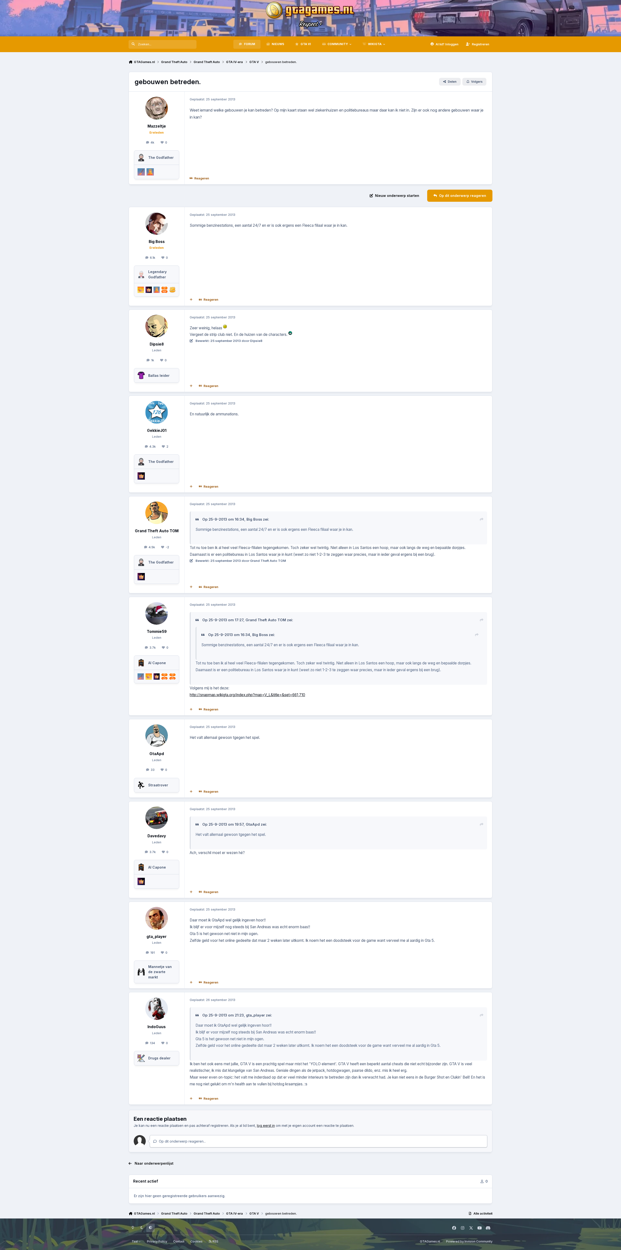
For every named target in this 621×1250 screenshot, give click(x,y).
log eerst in (266, 1125)
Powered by (469, 1241)
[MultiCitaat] (191, 300)
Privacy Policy (157, 1241)
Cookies (196, 1241)
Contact (178, 1241)
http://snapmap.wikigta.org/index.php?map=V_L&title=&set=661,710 (247, 695)
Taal (135, 1241)
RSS (215, 1241)
